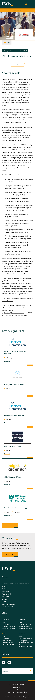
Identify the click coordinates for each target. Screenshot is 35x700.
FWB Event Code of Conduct (17, 692)
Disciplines (5, 591)
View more (10, 526)
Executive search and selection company (15, 584)
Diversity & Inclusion (8, 604)
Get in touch (9, 555)
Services (4, 586)
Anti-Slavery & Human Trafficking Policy (17, 697)
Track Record (6, 594)
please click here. (7, 301)
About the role (17, 65)
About (4, 602)
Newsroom (5, 597)
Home (8, 42)
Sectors (4, 589)
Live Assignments (8, 607)
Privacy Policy (17, 687)
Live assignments (17, 10)
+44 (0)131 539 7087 (8, 628)
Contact (4, 599)
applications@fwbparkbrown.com (13, 313)
